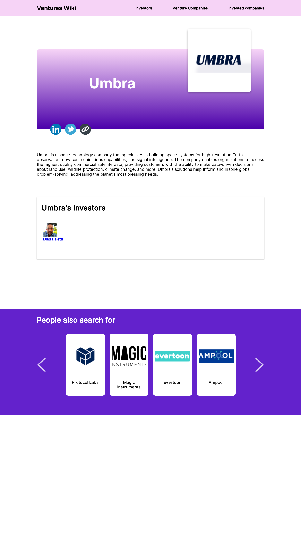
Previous (41, 365)
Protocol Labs (85, 382)
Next (259, 365)
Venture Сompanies (190, 8)
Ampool (216, 382)
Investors (143, 8)
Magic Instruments (129, 384)
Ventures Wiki (56, 8)
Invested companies (246, 8)
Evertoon (172, 382)
